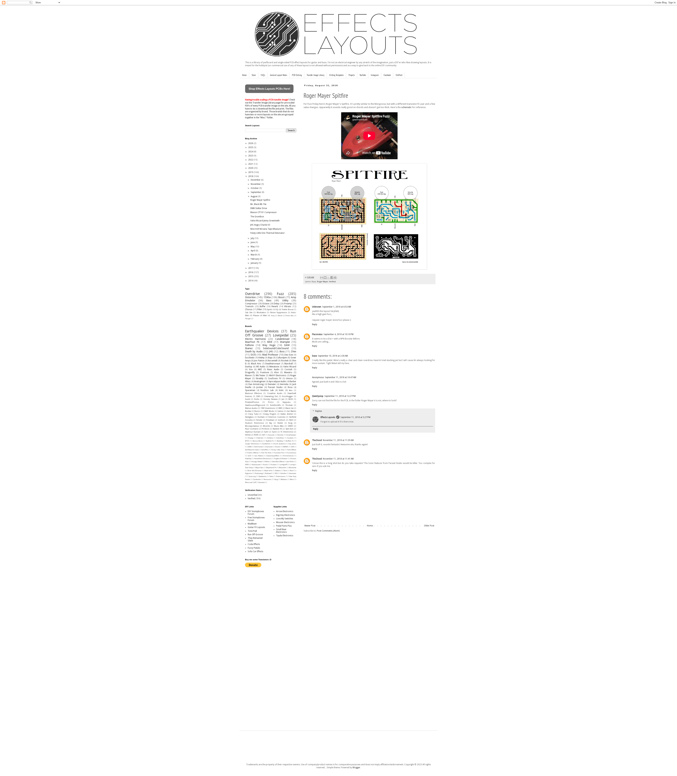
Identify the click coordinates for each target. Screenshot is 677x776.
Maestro (288, 372)
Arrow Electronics (284, 511)
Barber (293, 381)
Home (244, 75)
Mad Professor (270, 354)
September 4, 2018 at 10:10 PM (338, 334)
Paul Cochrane (251, 429)
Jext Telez (290, 461)
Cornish (288, 369)
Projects (352, 75)
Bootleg (280, 441)
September (256, 192)
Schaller (283, 473)
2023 (251, 155)
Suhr (266, 432)
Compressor (251, 303)
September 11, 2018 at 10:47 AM (340, 377)
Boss (282, 351)
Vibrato (287, 306)
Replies (318, 411)
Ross (290, 387)
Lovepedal (280, 335)
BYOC (247, 441)
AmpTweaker (291, 435)
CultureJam (281, 357)
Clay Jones (292, 444)
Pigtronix (248, 473)
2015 (251, 276)
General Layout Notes (278, 75)
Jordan (259, 387)
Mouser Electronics (285, 522)
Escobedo (250, 357)
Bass (268, 300)
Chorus (248, 309)
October (255, 188)
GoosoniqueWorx (272, 456)
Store (254, 75)
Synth (269, 309)
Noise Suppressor (278, 312)
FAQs (263, 75)
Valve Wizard (289, 366)
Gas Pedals (258, 456)
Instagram (375, 75)
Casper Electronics (252, 444)
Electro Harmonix (255, 339)
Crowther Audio (274, 393)
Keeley (261, 357)
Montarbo (292, 467)
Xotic (281, 390)
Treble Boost (287, 309)
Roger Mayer (322, 281)
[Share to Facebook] (332, 277)
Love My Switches (284, 518)
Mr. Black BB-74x (258, 204)
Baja (270, 357)
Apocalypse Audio (277, 381)
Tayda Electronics (284, 535)
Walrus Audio (251, 408)
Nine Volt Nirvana (254, 470)
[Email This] (322, 277)
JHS (271, 351)
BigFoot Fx (270, 441)
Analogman (259, 381)
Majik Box (259, 467)
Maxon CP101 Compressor (263, 212)
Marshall (288, 363)
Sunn (274, 432)
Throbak (289, 405)
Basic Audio (273, 369)
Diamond (268, 447)
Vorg (276, 479)
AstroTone (280, 438)
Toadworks (262, 476)
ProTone (265, 429)
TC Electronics (286, 432)
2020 (251, 168)
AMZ (260, 369)
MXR (269, 342)
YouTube (363, 75)
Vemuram (267, 479)
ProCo (271, 402)
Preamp (288, 303)
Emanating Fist (271, 396)
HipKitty (248, 458)
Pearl (292, 470)
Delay (276, 303)
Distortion (250, 297)
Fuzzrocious (291, 453)
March (254, 254)
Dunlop (248, 366)
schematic (406, 107)
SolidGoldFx (275, 405)
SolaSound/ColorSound (276, 348)
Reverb (275, 306)
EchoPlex (265, 450)
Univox (289, 378)
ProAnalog (259, 473)
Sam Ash (289, 429)
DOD (253, 354)
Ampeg (250, 438)
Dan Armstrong (256, 384)
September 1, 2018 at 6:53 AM (336, 307)
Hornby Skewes (270, 399)
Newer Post (309, 525)
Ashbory (270, 438)
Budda (248, 411)
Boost (281, 297)
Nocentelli (272, 360)
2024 (251, 151)
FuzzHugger (287, 396)
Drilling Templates (336, 75)
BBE (280, 408)
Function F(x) (279, 453)
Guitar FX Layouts (256, 527)
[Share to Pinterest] (335, 277)
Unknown (316, 307)
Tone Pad (252, 531)
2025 (251, 147)
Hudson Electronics (254, 423)
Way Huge (268, 345)
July (253, 238)
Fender (259, 420)
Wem (292, 479)
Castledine (266, 444)
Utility (285, 300)
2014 (251, 280)
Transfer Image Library (315, 75)
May (253, 246)
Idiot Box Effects (278, 461)
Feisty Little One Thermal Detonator (267, 233)
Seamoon (292, 473)
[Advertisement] (271, 595)
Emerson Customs (277, 417)
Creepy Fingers (269, 414)
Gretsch (281, 420)
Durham (261, 417)
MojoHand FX (271, 467)
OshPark (399, 75)
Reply (314, 324)
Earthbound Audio (252, 450)
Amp (273, 316)
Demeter (272, 384)
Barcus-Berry (258, 441)
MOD (290, 399)
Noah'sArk (268, 470)
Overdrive (252, 294)
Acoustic (271, 435)
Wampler (285, 342)
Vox (251, 369)
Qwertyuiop (317, 396)
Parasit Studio (275, 387)
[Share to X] (328, 277)
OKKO (290, 426)
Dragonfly (250, 372)
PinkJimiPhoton (252, 402)
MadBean (252, 524)
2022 (251, 160)
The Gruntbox (257, 216)
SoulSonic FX (274, 378)
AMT (263, 435)
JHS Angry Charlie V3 (260, 225)
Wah (265, 315)
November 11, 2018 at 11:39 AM (338, 440)
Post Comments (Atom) (328, 531)
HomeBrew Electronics (262, 458)
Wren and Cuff (250, 482)
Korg (290, 423)
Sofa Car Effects (255, 551)
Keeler (280, 423)
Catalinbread (282, 339)
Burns (257, 411)
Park (285, 470)
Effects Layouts (328, 417)
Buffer (263, 306)
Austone (290, 438)
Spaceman (250, 390)
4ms (290, 390)
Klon (276, 372)
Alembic (280, 435)
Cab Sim (248, 312)
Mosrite (266, 426)
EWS (258, 396)
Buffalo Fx (290, 441)
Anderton (259, 438)
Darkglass (249, 417)
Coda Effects (254, 544)
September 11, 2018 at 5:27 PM (355, 417)
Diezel (277, 447)
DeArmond (258, 447)
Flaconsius (317, 334)
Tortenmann (280, 476)
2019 (251, 172)
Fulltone (249, 345)
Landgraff (283, 464)
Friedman (270, 420)
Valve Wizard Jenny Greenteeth (265, 220)
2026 (251, 143)
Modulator (261, 312)
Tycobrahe (257, 479)
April (253, 250)
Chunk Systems (279, 444)
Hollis (256, 399)
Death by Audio (254, 351)
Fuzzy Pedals (254, 548)
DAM (286, 345)
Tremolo (249, 306)
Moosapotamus (252, 426)
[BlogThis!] (325, 277)
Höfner (267, 461)
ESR (292, 447)
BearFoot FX (252, 342)
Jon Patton (259, 360)
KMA (247, 464)
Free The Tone (266, 453)
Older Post (429, 525)
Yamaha (261, 482)
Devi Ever (288, 355)
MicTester (260, 375)
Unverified (252, 495)
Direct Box (289, 316)
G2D (249, 456)
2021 (251, 164)
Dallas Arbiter (286, 414)
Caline (280, 411)
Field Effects (291, 450)
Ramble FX (277, 429)
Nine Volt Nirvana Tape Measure (265, 229)
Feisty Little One (277, 450)
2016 (251, 272)
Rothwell (268, 473)
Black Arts (256, 363)
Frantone (264, 372)
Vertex (248, 435)
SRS (276, 473)
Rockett (284, 360)
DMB (249, 447)
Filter (259, 309)
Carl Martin (291, 411)
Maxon (248, 375)
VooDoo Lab (267, 390)
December (256, 180)
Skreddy (259, 378)
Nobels (277, 470)
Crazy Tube (253, 414)
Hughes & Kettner (281, 458)
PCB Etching (297, 75)
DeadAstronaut (272, 363)
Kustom (274, 464)
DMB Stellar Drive (258, 208)
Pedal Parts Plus (284, 526)
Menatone (274, 366)
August (254, 196)
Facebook (387, 75)
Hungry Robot (256, 461)
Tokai (271, 476)
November (256, 184)
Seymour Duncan (252, 432)
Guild (247, 399)
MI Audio (260, 366)
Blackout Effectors (253, 393)
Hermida (284, 384)
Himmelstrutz (288, 456)
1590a (267, 297)
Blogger (356, 767)
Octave (265, 303)
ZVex (293, 351)
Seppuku (286, 402)
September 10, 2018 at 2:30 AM (333, 356)
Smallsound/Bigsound (255, 405)
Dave (314, 356)
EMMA (285, 447)
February (255, 259)
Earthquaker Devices (262, 331)
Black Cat (289, 408)
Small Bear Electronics (281, 530)
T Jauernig (251, 476)
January (255, 263)
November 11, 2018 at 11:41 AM (338, 459)
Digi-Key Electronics (285, 515)
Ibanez (249, 348)
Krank (265, 464)
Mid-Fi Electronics (277, 375)
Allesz (248, 381)
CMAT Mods (268, 411)
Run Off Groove (255, 534)
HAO (291, 420)
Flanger (248, 319)
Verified (332, 281)
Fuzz (314, 281)
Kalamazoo (256, 464)
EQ (277, 309)
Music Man (279, 426)
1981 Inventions (268, 408)
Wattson (284, 479)
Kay (270, 423)
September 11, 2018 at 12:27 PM (340, 396)
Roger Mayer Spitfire (260, 200)
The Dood (317, 440)
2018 (251, 176)
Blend (280, 316)
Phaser (256, 315)
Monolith (282, 467)
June (253, 242)
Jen (283, 399)
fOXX (256, 435)
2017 (251, 268)
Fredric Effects (252, 453)
